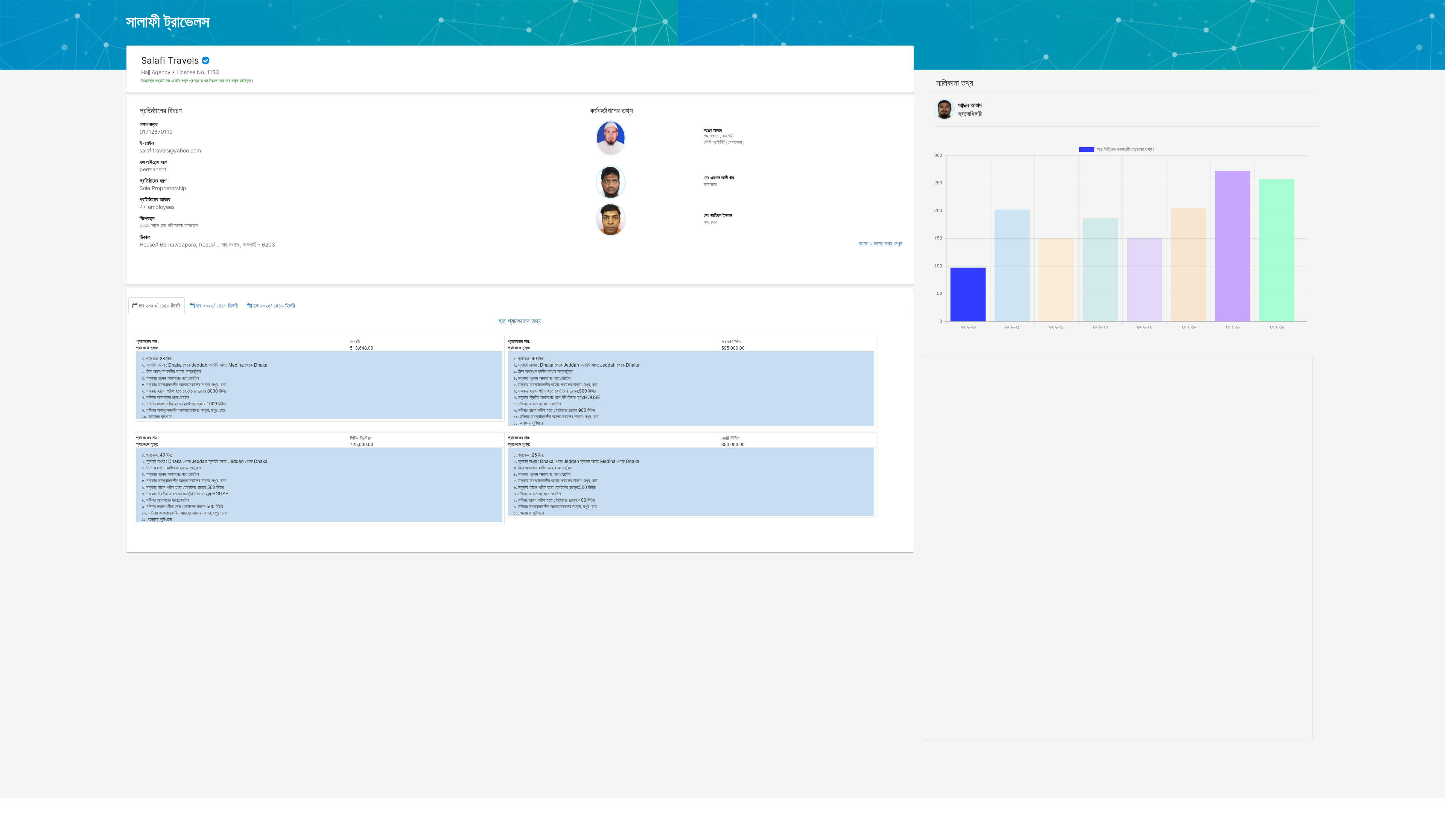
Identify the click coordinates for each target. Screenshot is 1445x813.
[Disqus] (1119, 450)
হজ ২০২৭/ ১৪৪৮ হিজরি (159, 305)
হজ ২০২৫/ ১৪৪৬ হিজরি (273, 305)
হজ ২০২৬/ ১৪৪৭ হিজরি (216, 305)
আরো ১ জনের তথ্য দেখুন (880, 244)
